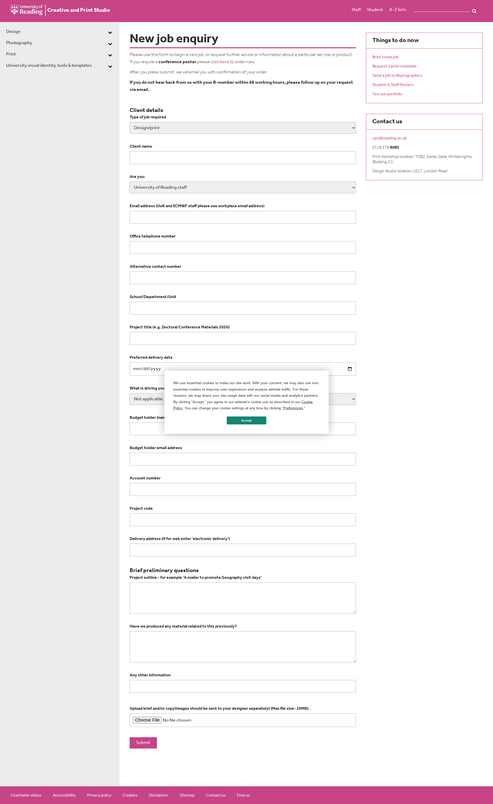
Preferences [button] (293, 408)
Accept (246, 420)
